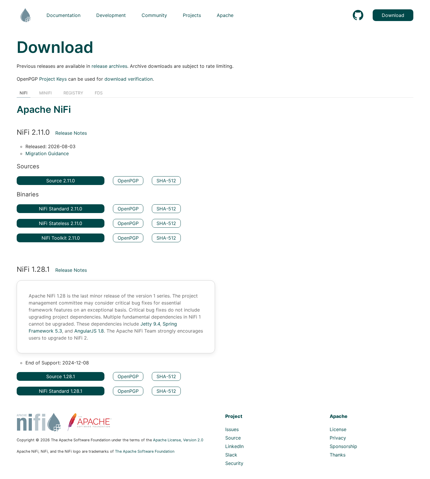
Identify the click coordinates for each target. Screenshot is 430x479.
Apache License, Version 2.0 (178, 440)
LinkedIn (234, 446)
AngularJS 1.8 (89, 331)
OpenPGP (128, 181)
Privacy (338, 438)
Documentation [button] (63, 15)
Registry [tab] (73, 92)
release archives (109, 66)
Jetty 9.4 (150, 324)
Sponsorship (343, 446)
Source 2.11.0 (60, 181)
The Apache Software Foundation (144, 451)
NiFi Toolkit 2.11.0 (61, 238)
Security (234, 463)
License (338, 429)
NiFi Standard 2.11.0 (60, 209)
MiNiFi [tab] (45, 92)
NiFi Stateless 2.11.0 (60, 223)
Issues (232, 429)
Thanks (337, 455)
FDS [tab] (99, 92)
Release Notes (71, 133)
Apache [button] (225, 15)
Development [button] (111, 15)
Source (233, 438)
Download (393, 15)
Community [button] (154, 15)
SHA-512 (166, 181)
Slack (231, 455)
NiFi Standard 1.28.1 (60, 391)
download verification (128, 79)
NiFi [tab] (23, 92)
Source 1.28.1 (60, 376)
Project (233, 416)
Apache (339, 416)
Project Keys (53, 79)
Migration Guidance (47, 153)
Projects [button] (192, 15)
